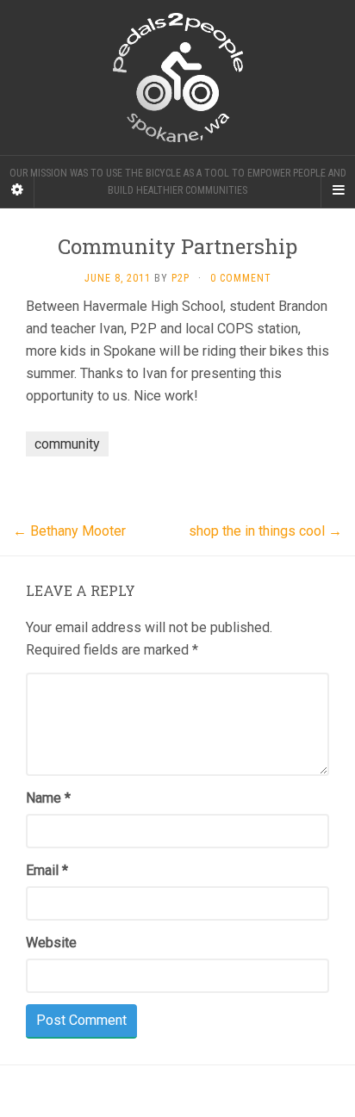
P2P (180, 278)
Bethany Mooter (69, 531)
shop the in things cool (265, 531)
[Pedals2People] (177, 77)
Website (51, 942)
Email (47, 870)
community (67, 444)
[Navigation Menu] (338, 190)
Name (48, 798)
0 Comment (240, 278)
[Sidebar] (17, 190)
